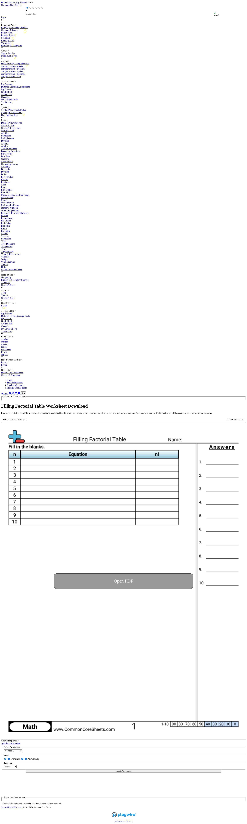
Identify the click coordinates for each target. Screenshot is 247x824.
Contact (19, 807)
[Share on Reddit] (16, 393)
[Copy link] (23, 393)
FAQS (13, 807)
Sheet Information (236, 419)
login (3, 17)
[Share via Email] (19, 393)
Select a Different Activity (14, 419)
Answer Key (33, 759)
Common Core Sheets (11, 5)
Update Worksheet (123, 771)
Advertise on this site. (123, 821)
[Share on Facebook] (10, 393)
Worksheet (16, 759)
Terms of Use (6, 807)
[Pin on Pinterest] (13, 393)
